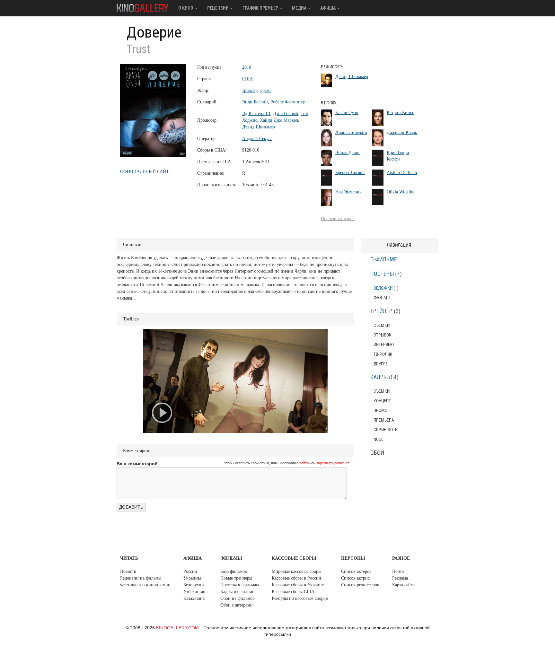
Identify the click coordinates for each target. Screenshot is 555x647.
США (247, 78)
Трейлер (381, 311)
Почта (398, 571)
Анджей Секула (257, 138)
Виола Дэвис (347, 152)
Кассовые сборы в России (296, 578)
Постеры (382, 274)
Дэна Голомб (285, 113)
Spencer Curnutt (350, 172)
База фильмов (233, 571)
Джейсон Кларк (402, 132)
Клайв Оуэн (346, 112)
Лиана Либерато (351, 132)
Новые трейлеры (236, 578)
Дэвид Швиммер (258, 127)
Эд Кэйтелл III (256, 113)
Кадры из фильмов (238, 591)
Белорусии (193, 584)
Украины (192, 578)
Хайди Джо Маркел (279, 120)
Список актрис (355, 578)
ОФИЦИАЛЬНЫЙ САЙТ (144, 171)
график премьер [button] (260, 8)
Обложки (383, 288)
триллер (250, 90)
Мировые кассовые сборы (296, 571)
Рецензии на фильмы (140, 578)
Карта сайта (403, 584)
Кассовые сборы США (293, 591)
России (190, 571)
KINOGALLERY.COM (177, 627)
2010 (246, 67)
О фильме (383, 259)
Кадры (379, 377)
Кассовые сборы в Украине (298, 584)
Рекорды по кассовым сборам (300, 598)
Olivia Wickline (401, 191)
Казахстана (194, 598)
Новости (128, 571)
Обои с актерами (236, 605)
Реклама (400, 578)
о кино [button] (186, 8)
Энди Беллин (255, 102)
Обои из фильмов (237, 598)
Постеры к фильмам (239, 584)
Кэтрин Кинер (400, 112)
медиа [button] (299, 8)
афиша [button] (328, 8)
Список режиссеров (360, 584)
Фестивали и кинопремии (145, 584)
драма (265, 90)
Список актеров (356, 571)
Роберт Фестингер (287, 102)
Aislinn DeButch (402, 172)
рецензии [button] (218, 8)
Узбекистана (195, 591)
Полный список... (338, 218)
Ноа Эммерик (348, 191)
